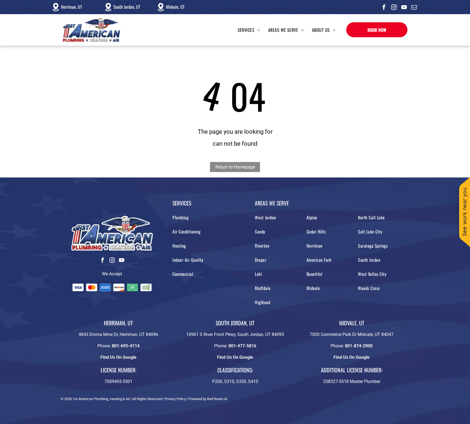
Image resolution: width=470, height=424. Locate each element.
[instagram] (394, 8)
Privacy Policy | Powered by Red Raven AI (196, 399)
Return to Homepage (235, 167)
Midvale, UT (175, 7)
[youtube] (404, 8)
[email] (414, 8)
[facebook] (384, 8)
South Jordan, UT (126, 7)
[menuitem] (245, 30)
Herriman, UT (71, 7)
